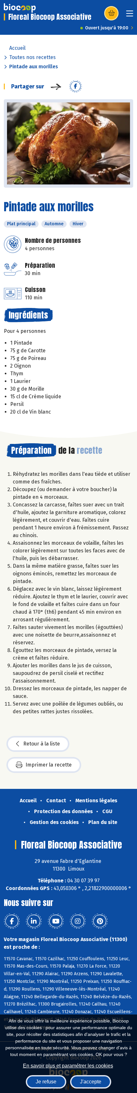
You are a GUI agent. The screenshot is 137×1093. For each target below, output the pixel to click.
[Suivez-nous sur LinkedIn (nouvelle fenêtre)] (34, 921)
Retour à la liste (41, 744)
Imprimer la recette (48, 765)
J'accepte (90, 1081)
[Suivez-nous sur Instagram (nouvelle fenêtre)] (78, 921)
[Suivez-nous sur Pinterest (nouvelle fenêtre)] (100, 921)
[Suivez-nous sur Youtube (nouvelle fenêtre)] (56, 921)
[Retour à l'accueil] (20, 8)
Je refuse (46, 1081)
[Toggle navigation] (129, 15)
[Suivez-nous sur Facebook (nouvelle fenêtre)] (12, 921)
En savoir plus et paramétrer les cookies (68, 1065)
